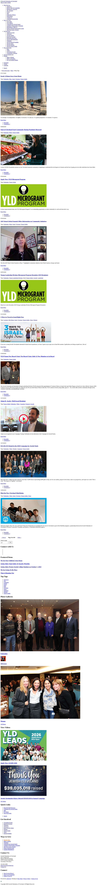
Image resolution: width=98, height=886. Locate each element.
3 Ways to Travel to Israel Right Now (12, 317)
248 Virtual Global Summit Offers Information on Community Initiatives (23, 221)
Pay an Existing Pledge (12, 60)
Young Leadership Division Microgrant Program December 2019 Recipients (24, 275)
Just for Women (10, 45)
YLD (24, 278)
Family (5, 583)
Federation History (11, 14)
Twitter (5, 64)
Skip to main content (6, 2)
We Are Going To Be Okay (9, 570)
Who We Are (7, 5)
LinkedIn (6, 65)
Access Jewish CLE (8, 54)
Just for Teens (10, 43)
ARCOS (9, 878)
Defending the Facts (11, 38)
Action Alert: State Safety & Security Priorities (15, 564)
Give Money (10, 23)
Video (8, 50)
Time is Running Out (7, 573)
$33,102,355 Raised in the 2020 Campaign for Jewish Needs (19, 446)
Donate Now (7, 840)
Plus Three (20, 878)
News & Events (7, 47)
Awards (35, 278)
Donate (5, 56)
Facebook (6, 62)
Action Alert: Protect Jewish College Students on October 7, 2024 (21, 567)
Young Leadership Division (16, 278)
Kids (5, 586)
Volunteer (9, 41)
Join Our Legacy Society (13, 30)
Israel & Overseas (11, 36)
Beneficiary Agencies (12, 9)
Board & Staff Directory (9, 807)
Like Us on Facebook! (9, 874)
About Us (9, 6)
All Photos (3, 724)
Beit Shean (11, 320)
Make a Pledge (10, 57)
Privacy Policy (26, 878)
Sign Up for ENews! (9, 873)
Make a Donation (11, 58)
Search (5, 68)
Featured (28, 404)
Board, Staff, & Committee (13, 8)
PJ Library (6, 812)
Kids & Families (8, 833)
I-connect (6, 320)
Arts (5, 581)
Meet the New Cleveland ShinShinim (12, 493)
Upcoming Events (11, 52)
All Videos (3, 801)
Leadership (40, 278)
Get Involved (7, 31)
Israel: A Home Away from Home (11, 76)
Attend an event (10, 32)
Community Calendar (12, 53)
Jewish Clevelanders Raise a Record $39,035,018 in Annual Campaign (23, 798)
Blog (8, 49)
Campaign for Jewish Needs (13, 24)
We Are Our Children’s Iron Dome (11, 560)
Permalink (6, 122)
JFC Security (10, 10)
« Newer (4, 537)
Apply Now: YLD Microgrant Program (13, 179)
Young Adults (23, 79)
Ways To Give (7, 20)
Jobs (8, 13)
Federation (6, 79)
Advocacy (9, 34)
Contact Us (9, 17)
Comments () (7, 124)
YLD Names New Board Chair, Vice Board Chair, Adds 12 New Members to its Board (27, 356)
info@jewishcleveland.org (7, 865)
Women (35, 320)
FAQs (8, 12)
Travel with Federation (12, 39)
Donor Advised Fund (9, 848)
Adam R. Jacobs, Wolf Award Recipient (13, 401)
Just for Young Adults (12, 46)
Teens (31, 320)
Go (10, 542)
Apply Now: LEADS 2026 (9, 763)
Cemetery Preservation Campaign (15, 25)
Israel (13, 79)
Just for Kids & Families (12, 42)
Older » (19, 537)
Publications (10, 16)
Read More (3, 120)
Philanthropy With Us (12, 27)
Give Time (9, 21)
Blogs (10, 132)
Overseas (17, 79)
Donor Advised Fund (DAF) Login (15, 28)
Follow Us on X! (8, 876)
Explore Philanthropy (9, 849)
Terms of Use (34, 878)
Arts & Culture (10, 35)
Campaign (22, 404)
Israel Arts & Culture (9, 828)
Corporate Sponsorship (12, 19)
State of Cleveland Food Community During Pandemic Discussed (21, 129)
